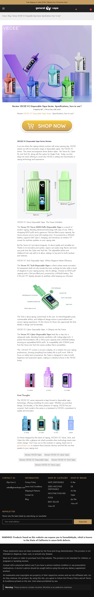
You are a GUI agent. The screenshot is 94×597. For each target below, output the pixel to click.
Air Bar (73, 490)
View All (51, 506)
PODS (50, 497)
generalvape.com (23, 445)
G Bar (73, 482)
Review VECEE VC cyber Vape (57, 454)
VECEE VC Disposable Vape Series (37, 113)
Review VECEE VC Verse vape (47, 465)
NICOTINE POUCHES (57, 493)
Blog (27, 499)
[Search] (80, 8)
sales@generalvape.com (16, 487)
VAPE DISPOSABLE (56, 482)
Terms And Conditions (33, 486)
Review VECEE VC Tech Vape (63, 459)
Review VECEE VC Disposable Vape (34, 459)
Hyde (73, 495)
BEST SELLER (53, 502)
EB (72, 486)
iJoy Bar (74, 499)
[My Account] (85, 8)
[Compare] (75, 8)
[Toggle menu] (3, 8)
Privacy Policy (30, 482)
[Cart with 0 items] (90, 8)
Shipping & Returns (32, 490)
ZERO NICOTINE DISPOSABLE (55, 487)
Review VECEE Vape (33, 454)
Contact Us (29, 495)
